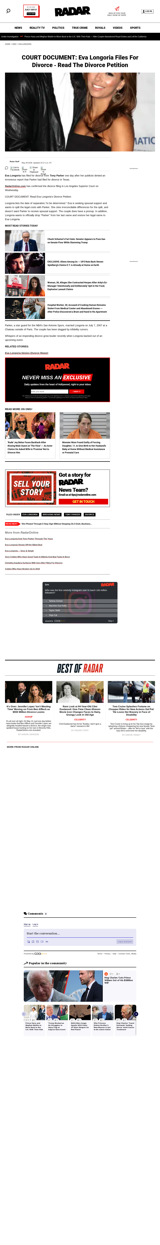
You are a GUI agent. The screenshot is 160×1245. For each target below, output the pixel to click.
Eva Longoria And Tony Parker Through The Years (29, 539)
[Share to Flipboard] (34, 167)
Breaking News (51, 514)
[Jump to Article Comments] (6, 167)
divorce (89, 514)
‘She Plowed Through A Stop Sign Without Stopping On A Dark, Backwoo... (56, 524)
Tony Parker (72, 514)
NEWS (18, 27)
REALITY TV (37, 27)
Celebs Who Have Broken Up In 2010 (22, 569)
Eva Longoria (24, 44)
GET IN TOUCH (83, 502)
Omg (14, 44)
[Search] (8, 13)
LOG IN (148, 11)
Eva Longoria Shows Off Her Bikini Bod (23, 545)
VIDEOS (117, 27)
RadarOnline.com (15, 186)
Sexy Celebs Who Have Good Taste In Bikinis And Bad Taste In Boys (37, 557)
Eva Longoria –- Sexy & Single (19, 551)
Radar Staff (14, 161)
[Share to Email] (43, 167)
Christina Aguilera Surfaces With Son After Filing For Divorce (33, 563)
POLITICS (58, 27)
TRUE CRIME (80, 27)
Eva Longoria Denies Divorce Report (26, 353)
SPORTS (135, 27)
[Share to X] (24, 167)
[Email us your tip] (31, 17)
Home (7, 44)
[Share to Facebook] (14, 167)
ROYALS (100, 27)
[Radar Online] (73, 11)
